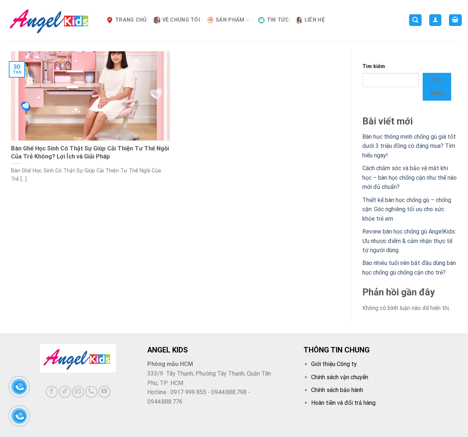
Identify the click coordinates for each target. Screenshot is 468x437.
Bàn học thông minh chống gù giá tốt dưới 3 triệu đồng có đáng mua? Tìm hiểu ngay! (409, 146)
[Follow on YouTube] (104, 392)
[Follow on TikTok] (65, 392)
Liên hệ (315, 20)
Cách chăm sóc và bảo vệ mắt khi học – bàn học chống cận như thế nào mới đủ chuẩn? (409, 177)
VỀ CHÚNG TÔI (181, 20)
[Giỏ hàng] (455, 20)
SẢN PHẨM (230, 20)
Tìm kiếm (373, 66)
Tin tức (278, 20)
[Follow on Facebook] (52, 392)
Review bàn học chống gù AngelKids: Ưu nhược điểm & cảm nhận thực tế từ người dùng (409, 241)
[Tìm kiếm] (415, 20)
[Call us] (91, 392)
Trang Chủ (131, 20)
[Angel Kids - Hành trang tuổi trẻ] (50, 20)
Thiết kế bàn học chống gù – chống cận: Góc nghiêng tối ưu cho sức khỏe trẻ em (406, 209)
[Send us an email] (78, 392)
